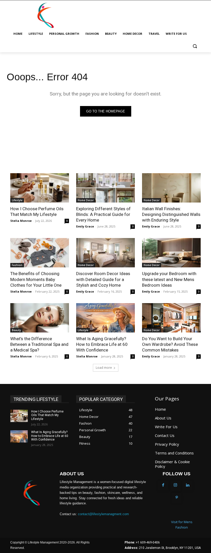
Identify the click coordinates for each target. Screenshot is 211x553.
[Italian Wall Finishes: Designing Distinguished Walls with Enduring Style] (171, 188)
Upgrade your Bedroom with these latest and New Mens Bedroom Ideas (169, 279)
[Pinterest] (177, 498)
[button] (195, 46)
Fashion (17, 265)
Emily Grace (85, 226)
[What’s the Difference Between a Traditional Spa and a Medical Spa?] (39, 317)
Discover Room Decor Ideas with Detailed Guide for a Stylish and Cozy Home (103, 279)
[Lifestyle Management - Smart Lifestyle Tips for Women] (45, 15)
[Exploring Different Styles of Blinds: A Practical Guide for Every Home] (105, 188)
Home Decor (86, 200)
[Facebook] (163, 485)
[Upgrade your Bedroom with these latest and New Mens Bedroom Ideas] (171, 252)
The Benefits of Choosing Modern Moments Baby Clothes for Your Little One (35, 279)
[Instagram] (175, 485)
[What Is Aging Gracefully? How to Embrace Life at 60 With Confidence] (105, 317)
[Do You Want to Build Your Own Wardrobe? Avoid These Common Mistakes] (171, 317)
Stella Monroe (21, 221)
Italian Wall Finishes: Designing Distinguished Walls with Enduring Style (171, 214)
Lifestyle (17, 200)
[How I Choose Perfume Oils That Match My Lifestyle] (39, 188)
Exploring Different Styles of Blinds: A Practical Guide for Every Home (103, 214)
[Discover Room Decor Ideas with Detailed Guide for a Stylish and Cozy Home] (105, 252)
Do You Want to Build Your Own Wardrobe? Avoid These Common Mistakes (170, 344)
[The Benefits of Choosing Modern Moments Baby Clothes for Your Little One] (39, 252)
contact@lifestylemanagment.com (103, 514)
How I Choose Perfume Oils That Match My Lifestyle (37, 211)
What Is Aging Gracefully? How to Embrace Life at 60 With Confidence (102, 344)
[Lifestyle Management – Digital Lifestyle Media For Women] (31, 493)
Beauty (16, 330)
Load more (104, 367)
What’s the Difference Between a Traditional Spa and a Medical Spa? (39, 344)
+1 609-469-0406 (148, 542)
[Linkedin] (187, 485)
